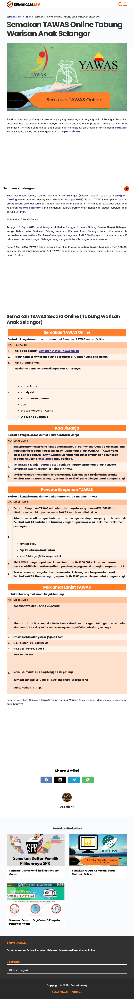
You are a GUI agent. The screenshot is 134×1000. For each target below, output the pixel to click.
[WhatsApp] (88, 780)
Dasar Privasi (60, 992)
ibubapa (47, 458)
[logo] (24, 4)
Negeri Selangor (30, 207)
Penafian (77, 992)
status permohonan (68, 131)
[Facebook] (46, 780)
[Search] (120, 4)
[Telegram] (74, 780)
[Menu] (125, 4)
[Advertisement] (67, 160)
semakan (121, 127)
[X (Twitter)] (60, 780)
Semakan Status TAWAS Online (59, 351)
